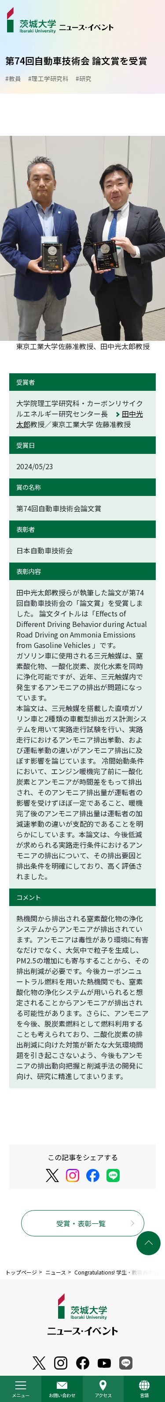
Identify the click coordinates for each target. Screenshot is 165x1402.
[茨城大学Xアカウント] (52, 1175)
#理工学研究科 (48, 78)
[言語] (144, 1389)
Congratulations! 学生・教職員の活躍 (119, 1272)
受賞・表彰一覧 (81, 1223)
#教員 (13, 78)
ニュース (55, 1272)
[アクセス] (103, 1389)
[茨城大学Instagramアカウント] (72, 1175)
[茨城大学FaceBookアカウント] (92, 1175)
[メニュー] (20, 1389)
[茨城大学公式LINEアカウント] (113, 1175)
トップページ (21, 1272)
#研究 (84, 78)
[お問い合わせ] (62, 1389)
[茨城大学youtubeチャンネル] (39, 1363)
